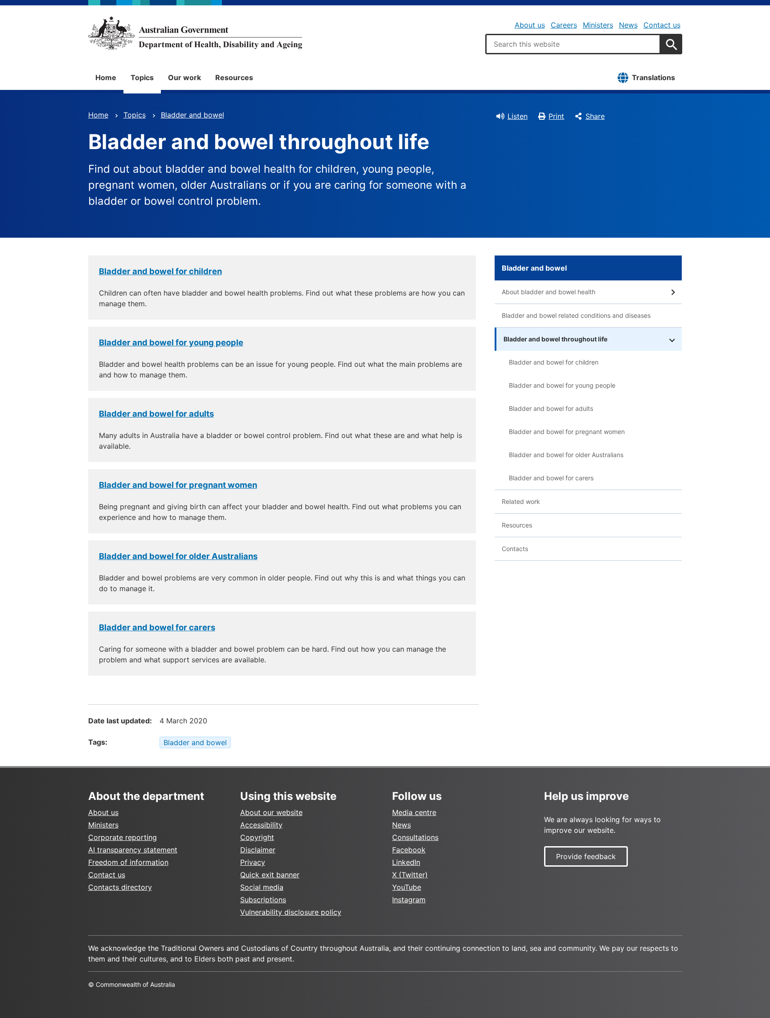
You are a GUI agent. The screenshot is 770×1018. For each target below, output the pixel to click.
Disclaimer (257, 849)
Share (595, 116)
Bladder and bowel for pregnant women (178, 485)
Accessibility (261, 824)
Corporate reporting (122, 837)
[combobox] (573, 44)
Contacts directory (120, 887)
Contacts (515, 548)
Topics (142, 77)
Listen (518, 116)
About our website (271, 812)
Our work (184, 77)
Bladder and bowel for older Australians (178, 556)
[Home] (195, 33)
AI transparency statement (132, 849)
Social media (261, 887)
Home (105, 77)
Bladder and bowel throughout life (555, 339)
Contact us (661, 24)
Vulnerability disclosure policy (290, 912)
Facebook (409, 849)
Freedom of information (128, 862)
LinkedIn (406, 862)
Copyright (257, 837)
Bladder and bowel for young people (171, 342)
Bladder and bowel (192, 114)
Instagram (409, 899)
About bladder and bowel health (548, 292)
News (628, 24)
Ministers (598, 24)
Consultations (415, 837)
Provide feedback (586, 856)
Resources (234, 77)
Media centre (414, 812)
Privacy (252, 862)
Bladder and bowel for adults (156, 413)
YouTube (406, 887)
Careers (564, 24)
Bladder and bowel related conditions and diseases (576, 315)
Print (556, 116)
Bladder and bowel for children (160, 271)
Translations (653, 77)
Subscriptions (263, 899)
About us (530, 24)
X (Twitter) (410, 874)
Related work (521, 501)
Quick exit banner (269, 874)
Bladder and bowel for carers (157, 627)
